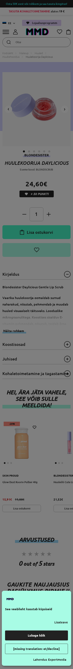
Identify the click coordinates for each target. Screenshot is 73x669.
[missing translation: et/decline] (36, 649)
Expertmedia (57, 659)
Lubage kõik (36, 635)
